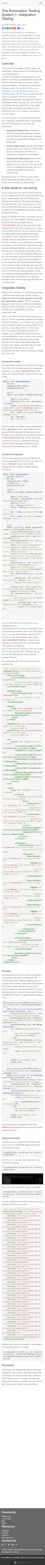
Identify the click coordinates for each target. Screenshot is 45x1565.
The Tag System (25, 94)
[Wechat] (12, 1545)
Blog (3, 1521)
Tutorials (5, 1533)
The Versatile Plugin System (23, 91)
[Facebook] (5, 1545)
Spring (8, 371)
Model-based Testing (22, 161)
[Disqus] (22, 1416)
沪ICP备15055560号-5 (24, 1562)
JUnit (16, 133)
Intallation (5, 1530)
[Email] (15, 1562)
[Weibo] (16, 1545)
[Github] (9, 1545)
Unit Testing (20, 195)
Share (22, 28)
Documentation (7, 1537)
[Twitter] (3, 1545)
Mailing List (6, 1516)
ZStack (5, 3)
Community (6, 1518)
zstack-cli (5, 1535)
